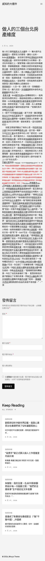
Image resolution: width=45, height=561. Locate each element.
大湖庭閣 (33, 229)
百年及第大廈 (27, 218)
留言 (4, 314)
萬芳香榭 (22, 209)
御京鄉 (32, 244)
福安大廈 (33, 162)
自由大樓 (23, 194)
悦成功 (30, 250)
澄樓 (4, 203)
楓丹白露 (23, 279)
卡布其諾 (23, 226)
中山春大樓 (7, 215)
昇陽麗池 (33, 183)
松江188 (13, 171)
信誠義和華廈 (31, 139)
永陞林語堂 (18, 270)
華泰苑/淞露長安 (30, 241)
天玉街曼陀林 (13, 218)
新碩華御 (19, 174)
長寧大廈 (6, 95)
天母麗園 (25, 89)
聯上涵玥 (35, 171)
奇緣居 (28, 116)
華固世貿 (36, 197)
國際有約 (37, 226)
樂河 (14, 206)
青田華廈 (7, 174)
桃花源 (15, 116)
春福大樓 (12, 139)
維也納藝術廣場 (30, 224)
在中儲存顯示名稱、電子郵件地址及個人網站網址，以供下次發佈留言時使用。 (23, 378)
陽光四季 (12, 191)
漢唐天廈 (17, 247)
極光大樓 (7, 180)
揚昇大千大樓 (19, 51)
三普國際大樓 (26, 171)
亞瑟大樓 (10, 118)
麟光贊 (7, 162)
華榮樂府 (6, 86)
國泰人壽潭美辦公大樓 (16, 186)
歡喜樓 (11, 174)
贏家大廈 (25, 235)
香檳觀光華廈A (35, 247)
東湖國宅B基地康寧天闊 (24, 101)
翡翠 (21, 188)
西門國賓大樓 (25, 206)
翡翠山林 (23, 130)
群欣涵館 (19, 113)
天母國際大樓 (8, 279)
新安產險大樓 (10, 212)
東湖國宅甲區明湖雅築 (32, 203)
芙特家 (28, 191)
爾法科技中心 (19, 180)
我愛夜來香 (8, 419)
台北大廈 (10, 110)
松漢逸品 (33, 57)
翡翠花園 (16, 203)
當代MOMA (11, 221)
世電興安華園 (14, 165)
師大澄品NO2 (27, 183)
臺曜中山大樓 (28, 174)
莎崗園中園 (39, 177)
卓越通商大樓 (21, 212)
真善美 (9, 171)
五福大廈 (17, 250)
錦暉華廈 (34, 186)
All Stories (7, 409)
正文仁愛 (10, 133)
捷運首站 (14, 188)
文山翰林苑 (20, 168)
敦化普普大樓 (19, 267)
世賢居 (13, 244)
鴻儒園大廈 (30, 256)
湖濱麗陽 (10, 57)
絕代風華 (18, 162)
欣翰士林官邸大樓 (28, 261)
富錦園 (5, 54)
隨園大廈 (25, 168)
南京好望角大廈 (16, 224)
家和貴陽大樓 (32, 267)
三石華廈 (20, 221)
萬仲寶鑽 (37, 232)
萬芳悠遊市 (30, 165)
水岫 (36, 165)
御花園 (28, 221)
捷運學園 (25, 153)
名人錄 (31, 209)
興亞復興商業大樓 (10, 235)
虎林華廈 (31, 168)
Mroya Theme (14, 557)
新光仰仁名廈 (31, 238)
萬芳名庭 (19, 95)
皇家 (37, 168)
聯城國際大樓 (29, 145)
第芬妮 (9, 250)
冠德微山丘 (24, 165)
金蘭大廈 (8, 60)
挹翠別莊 (19, 256)
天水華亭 (35, 142)
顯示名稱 (6, 343)
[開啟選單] (41, 3)
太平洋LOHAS (14, 259)
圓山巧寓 (31, 72)
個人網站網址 (7, 366)
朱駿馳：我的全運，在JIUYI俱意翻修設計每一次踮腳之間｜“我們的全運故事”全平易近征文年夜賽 (21, 486)
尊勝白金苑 (9, 81)
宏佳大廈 (8, 165)
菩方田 (16, 69)
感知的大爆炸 (9, 3)
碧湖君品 (23, 215)
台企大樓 (14, 200)
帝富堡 (26, 253)
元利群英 (10, 107)
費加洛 (40, 221)
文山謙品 (33, 276)
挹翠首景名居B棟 (13, 241)
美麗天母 (27, 180)
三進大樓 (27, 177)
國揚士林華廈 (15, 177)
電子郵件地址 (8, 354)
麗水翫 (11, 256)
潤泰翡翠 (28, 162)
